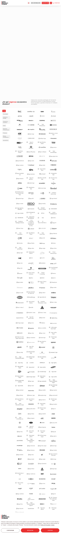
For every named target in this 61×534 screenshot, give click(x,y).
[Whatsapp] (51, 3)
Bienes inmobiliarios (6, 137)
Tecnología (5, 114)
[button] (29, 3)
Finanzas (5, 133)
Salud (4, 125)
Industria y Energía (5, 118)
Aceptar (50, 530)
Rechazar (30, 530)
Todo (4, 110)
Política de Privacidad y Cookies (47, 525)
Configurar (10, 530)
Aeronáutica (5, 140)
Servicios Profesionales (6, 129)
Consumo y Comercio (5, 122)
